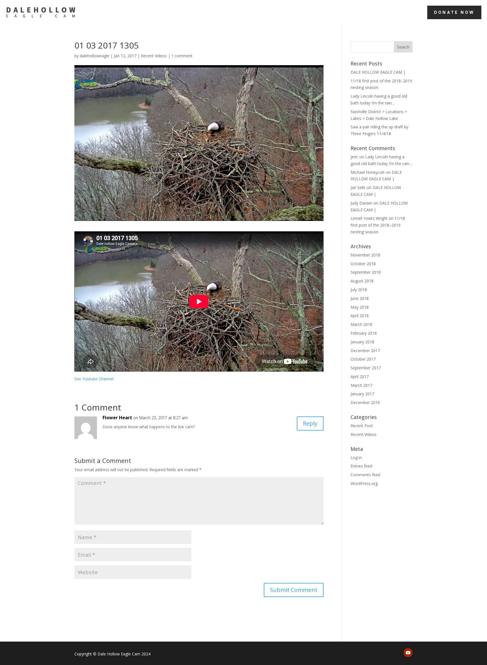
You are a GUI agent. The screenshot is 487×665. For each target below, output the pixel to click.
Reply (310, 423)
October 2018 (363, 263)
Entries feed (361, 466)
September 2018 (366, 272)
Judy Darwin (361, 203)
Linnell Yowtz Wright (369, 218)
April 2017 (360, 376)
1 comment (181, 55)
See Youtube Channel (93, 378)
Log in (356, 457)
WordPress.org (364, 483)
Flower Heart (117, 417)
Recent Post (362, 425)
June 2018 (360, 298)
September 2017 (366, 367)
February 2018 (364, 333)
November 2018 (365, 255)
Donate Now (454, 12)
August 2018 (362, 281)
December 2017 (365, 350)
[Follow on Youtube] (408, 652)
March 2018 (361, 324)
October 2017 (363, 359)
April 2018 (360, 315)
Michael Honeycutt (368, 172)
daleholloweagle (94, 55)
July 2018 (359, 289)
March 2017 (361, 385)
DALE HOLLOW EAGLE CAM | (378, 72)
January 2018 (362, 341)
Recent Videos (154, 55)
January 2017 (362, 393)
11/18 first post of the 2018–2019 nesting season (378, 225)
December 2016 (365, 402)
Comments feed (365, 474)
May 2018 (360, 307)
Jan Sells (358, 187)
